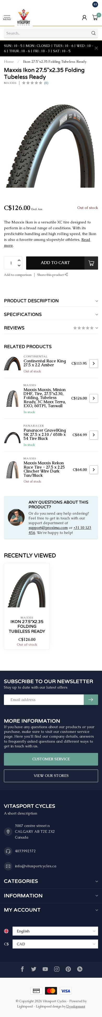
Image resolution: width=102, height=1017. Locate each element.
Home (9, 61)
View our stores (51, 775)
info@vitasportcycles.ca (35, 866)
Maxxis (10, 82)
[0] (95, 17)
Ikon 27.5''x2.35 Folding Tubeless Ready (55, 61)
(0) (46, 83)
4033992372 (25, 851)
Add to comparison (18, 275)
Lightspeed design (48, 1006)
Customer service (51, 759)
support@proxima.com (48, 527)
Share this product (51, 275)
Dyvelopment (75, 1006)
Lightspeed (25, 1006)
